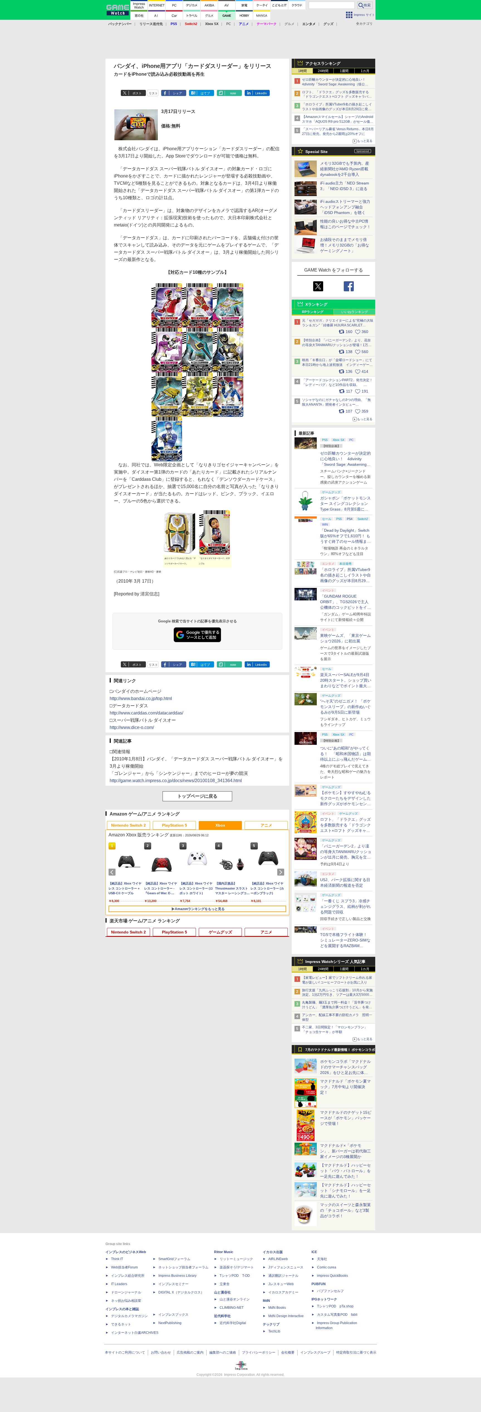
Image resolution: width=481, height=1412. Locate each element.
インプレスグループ (315, 1352)
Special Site (316, 151)
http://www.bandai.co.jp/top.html (141, 698)
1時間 (302, 71)
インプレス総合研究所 (127, 1276)
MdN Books (277, 1308)
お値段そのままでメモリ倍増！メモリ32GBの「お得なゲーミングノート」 (344, 245)
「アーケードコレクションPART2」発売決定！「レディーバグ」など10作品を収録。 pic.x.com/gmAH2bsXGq (337, 384)
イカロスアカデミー (283, 1292)
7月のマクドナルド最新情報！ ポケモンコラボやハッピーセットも (340, 1051)
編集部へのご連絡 (222, 1352)
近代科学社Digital (233, 1323)
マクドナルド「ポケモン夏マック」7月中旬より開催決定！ (345, 1087)
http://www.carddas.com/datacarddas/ (146, 713)
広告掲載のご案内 (190, 1352)
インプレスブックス (173, 1315)
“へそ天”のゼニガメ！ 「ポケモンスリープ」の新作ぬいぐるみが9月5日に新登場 (345, 706)
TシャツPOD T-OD (235, 1276)
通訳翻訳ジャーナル (283, 1276)
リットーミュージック (236, 1259)
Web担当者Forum (124, 1267)
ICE (314, 1252)
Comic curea (326, 1267)
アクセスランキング (322, 63)
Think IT (117, 1259)
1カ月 (365, 71)
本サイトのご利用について (125, 1352)
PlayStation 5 (174, 825)
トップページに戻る (197, 796)
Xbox (220, 825)
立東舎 (225, 1284)
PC (228, 24)
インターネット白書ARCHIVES (134, 1333)
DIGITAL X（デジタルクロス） (181, 1292)
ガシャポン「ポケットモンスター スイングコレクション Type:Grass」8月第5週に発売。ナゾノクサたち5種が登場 (345, 509)
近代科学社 (222, 1316)
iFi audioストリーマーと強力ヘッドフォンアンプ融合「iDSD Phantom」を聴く (345, 207)
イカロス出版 (273, 1252)
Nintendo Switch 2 (128, 825)
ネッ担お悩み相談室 (126, 1301)
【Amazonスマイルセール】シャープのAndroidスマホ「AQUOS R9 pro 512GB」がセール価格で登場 (337, 121)
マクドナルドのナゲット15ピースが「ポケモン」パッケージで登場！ (345, 1118)
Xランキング (316, 304)
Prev (113, 872)
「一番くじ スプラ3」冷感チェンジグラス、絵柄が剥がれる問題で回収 (345, 906)
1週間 (344, 71)
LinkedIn (261, 93)
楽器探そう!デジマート (237, 1267)
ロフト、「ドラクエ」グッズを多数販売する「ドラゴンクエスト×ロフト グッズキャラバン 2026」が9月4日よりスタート (337, 97)
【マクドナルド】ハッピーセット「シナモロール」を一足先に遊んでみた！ (345, 1190)
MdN (266, 1301)
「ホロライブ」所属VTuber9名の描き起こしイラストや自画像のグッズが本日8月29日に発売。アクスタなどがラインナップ (337, 109)
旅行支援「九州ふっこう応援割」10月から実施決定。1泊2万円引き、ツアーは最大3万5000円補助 (337, 995)
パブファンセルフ (330, 1291)
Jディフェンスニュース (285, 1267)
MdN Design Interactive (286, 1316)
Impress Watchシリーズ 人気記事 (335, 961)
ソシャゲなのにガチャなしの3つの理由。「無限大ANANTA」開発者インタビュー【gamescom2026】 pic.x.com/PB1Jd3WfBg (336, 404)
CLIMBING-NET (232, 1308)
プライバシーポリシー (258, 1352)
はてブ (205, 93)
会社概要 (288, 1352)
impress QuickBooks (332, 1276)
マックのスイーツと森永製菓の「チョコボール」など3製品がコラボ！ (345, 1210)
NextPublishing (169, 1323)
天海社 (322, 1259)
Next (281, 872)
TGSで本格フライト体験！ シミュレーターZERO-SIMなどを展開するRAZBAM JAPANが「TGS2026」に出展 (345, 945)
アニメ (266, 825)
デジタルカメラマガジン (129, 1316)
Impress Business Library (177, 1276)
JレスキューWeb (281, 1284)
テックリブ (271, 1324)
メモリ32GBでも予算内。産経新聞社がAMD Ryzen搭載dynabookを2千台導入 (344, 169)
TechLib (274, 1331)
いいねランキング (354, 312)
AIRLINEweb (278, 1259)
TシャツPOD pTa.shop (335, 1306)
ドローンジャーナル (126, 1292)
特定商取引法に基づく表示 (356, 1352)
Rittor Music (223, 1252)
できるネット (121, 1324)
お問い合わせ (161, 1352)
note (233, 93)
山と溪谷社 (222, 1292)
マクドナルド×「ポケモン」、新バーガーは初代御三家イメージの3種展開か (345, 1151)
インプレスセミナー (173, 1284)
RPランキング (312, 312)
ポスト (137, 93)
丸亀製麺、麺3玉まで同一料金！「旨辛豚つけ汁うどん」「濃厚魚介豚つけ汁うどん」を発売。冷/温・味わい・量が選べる (336, 1007)
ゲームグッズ (220, 932)
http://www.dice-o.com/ (132, 727)
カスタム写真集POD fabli (337, 1315)
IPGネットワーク (324, 1299)
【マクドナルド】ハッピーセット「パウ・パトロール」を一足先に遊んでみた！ (345, 1171)
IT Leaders (119, 1284)
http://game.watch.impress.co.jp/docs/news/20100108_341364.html (176, 780)
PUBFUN (318, 1284)
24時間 (323, 71)
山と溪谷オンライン (235, 1299)
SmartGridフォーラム (174, 1259)
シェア (177, 93)
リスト (153, 93)
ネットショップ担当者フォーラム (183, 1267)
